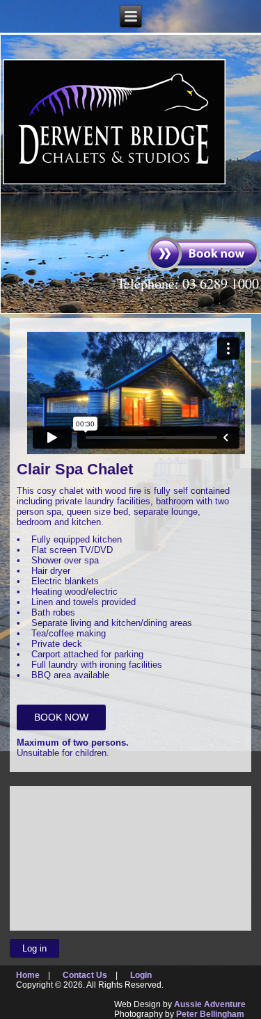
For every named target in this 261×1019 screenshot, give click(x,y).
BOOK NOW (61, 717)
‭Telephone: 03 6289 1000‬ (188, 283)
